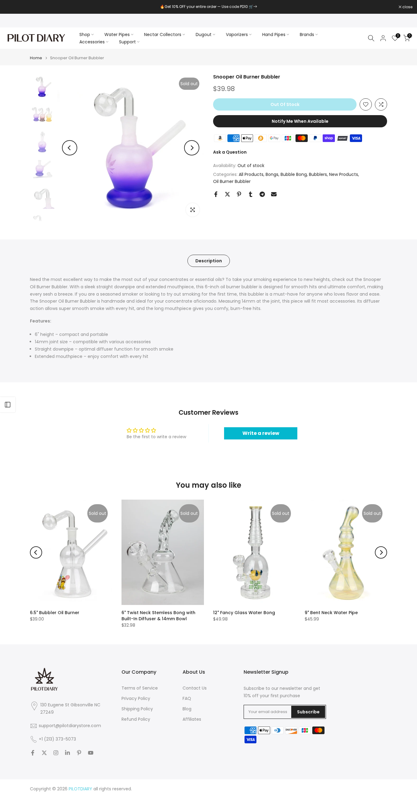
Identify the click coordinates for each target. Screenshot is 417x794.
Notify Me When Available (300, 121)
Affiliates (192, 719)
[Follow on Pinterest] (79, 752)
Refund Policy (135, 719)
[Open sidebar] (7, 404)
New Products (343, 174)
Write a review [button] (260, 433)
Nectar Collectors (162, 34)
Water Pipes (117, 34)
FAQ (187, 698)
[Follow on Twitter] (44, 752)
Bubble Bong (294, 174)
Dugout (204, 34)
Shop (84, 34)
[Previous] (69, 147)
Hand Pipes (273, 34)
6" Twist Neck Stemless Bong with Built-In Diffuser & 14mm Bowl (158, 616)
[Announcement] (208, 7)
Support (127, 42)
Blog (187, 709)
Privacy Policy (135, 698)
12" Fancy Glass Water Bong (244, 613)
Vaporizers (237, 34)
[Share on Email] (274, 194)
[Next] (191, 147)
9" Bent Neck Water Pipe (331, 613)
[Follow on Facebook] (32, 752)
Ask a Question (230, 152)
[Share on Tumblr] (250, 194)
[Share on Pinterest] (239, 194)
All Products (251, 174)
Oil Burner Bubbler (232, 181)
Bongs (272, 174)
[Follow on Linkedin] (67, 752)
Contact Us (195, 688)
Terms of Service (139, 688)
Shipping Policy (137, 709)
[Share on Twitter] (227, 194)
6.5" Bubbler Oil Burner (54, 613)
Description (208, 261)
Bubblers (318, 174)
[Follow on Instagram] (56, 752)
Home (36, 58)
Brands (307, 34)
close (12, 7)
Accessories (92, 42)
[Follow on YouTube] (90, 752)
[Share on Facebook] (216, 194)
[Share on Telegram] (262, 194)
